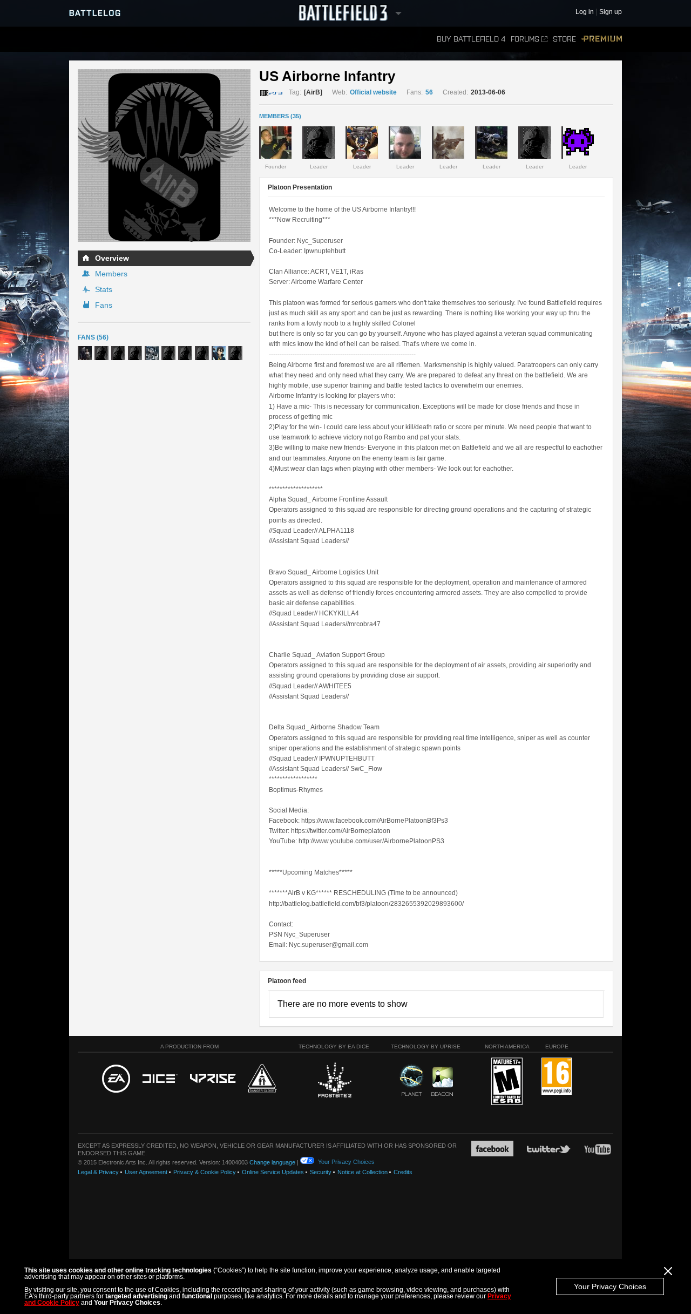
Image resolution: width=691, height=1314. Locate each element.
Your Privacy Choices (610, 1286)
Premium (601, 39)
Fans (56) (93, 337)
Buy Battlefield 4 (471, 39)
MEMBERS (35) (280, 116)
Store (564, 39)
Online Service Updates (273, 1172)
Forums (525, 39)
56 (429, 92)
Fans (103, 305)
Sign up (610, 12)
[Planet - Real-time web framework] (411, 1080)
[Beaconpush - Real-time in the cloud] (442, 1082)
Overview (112, 258)
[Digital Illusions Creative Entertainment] (160, 1079)
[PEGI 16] (556, 1077)
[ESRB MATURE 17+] (507, 1082)
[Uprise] (213, 1079)
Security (320, 1172)
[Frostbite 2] (334, 1081)
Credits (403, 1172)
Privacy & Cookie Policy (204, 1172)
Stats (103, 289)
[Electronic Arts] (116, 1079)
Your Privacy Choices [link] (346, 1162)
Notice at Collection (362, 1172)
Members (111, 273)
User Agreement (146, 1172)
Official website (373, 92)
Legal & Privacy (98, 1172)
